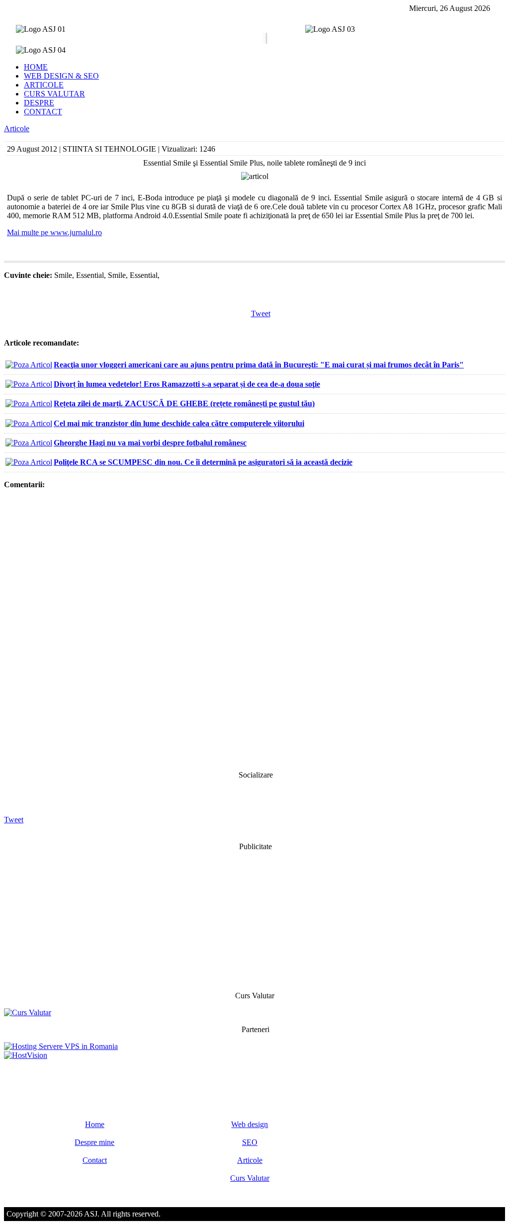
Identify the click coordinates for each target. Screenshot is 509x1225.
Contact (95, 1160)
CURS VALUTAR (54, 93)
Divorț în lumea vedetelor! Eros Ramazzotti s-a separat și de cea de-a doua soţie (187, 384)
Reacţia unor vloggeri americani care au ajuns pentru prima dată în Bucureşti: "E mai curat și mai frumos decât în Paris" (259, 364)
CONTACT (43, 111)
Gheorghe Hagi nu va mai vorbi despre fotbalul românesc (150, 442)
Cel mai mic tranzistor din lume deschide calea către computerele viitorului (179, 423)
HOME (36, 67)
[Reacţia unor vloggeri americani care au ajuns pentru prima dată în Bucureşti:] (28, 364)
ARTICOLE (44, 85)
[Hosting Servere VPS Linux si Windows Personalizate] (61, 1046)
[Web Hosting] (25, 1055)
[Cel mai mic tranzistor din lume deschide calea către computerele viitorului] (28, 423)
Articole (16, 128)
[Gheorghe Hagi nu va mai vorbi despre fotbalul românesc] (28, 442)
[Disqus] (254, 629)
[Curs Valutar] (27, 1012)
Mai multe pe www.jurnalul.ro (54, 232)
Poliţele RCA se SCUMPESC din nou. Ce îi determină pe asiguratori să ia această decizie (203, 462)
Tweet (260, 313)
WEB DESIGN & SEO (61, 76)
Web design (249, 1124)
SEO (249, 1142)
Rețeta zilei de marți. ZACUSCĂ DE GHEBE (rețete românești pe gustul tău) (184, 403)
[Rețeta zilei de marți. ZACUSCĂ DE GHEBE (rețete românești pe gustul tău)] (28, 403)
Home (94, 1124)
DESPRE (39, 102)
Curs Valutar (249, 1178)
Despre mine (94, 1142)
